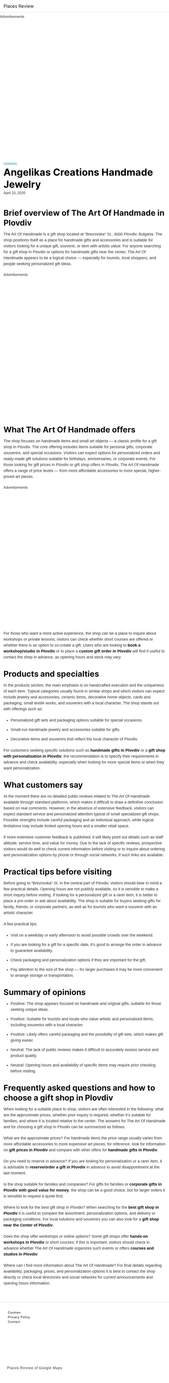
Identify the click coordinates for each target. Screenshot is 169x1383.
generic (10, 164)
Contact (14, 1321)
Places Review (19, 6)
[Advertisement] (84, 85)
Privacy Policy (19, 1317)
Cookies (14, 1312)
